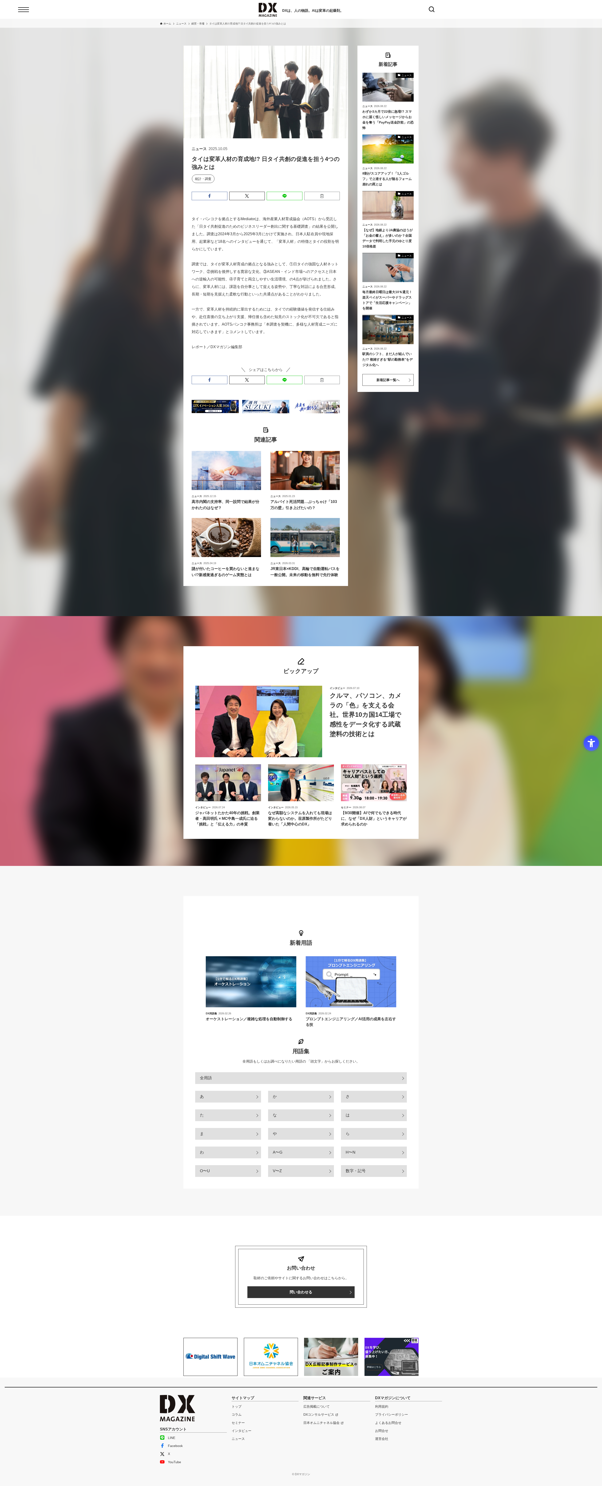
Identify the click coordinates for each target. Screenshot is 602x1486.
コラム (237, 1414)
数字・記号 (356, 1171)
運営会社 (381, 1439)
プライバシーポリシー (391, 1414)
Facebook (175, 1446)
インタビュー (241, 1431)
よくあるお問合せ (388, 1423)
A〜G (277, 1152)
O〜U (205, 1171)
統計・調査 (203, 179)
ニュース (238, 1439)
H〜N (350, 1152)
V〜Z (277, 1171)
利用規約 (381, 1406)
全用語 (206, 1078)
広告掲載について (316, 1406)
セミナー (238, 1423)
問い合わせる (301, 1292)
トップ (237, 1406)
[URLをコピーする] (322, 196)
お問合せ (381, 1431)
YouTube (174, 1462)
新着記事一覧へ (388, 380)
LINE (171, 1438)
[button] (209, 196)
